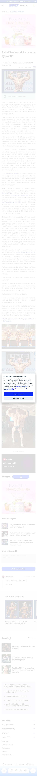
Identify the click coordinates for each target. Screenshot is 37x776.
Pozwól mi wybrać (9, 389)
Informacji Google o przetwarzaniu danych (16, 388)
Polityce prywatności (21, 386)
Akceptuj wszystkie (18, 394)
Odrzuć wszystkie (18, 398)
